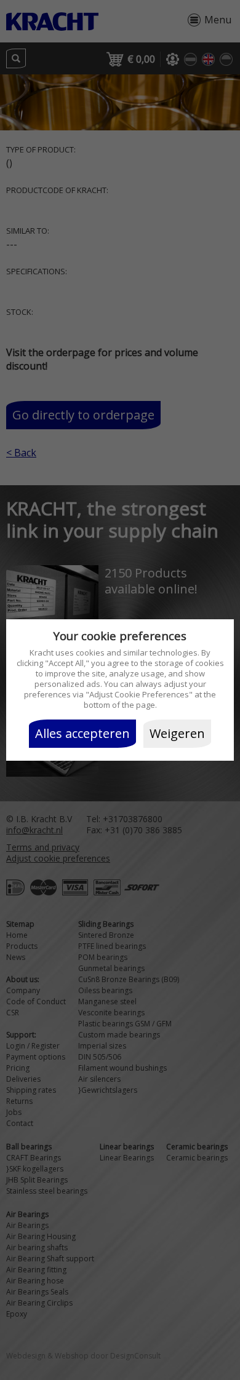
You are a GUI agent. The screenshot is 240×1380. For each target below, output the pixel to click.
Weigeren (177, 733)
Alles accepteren (82, 733)
